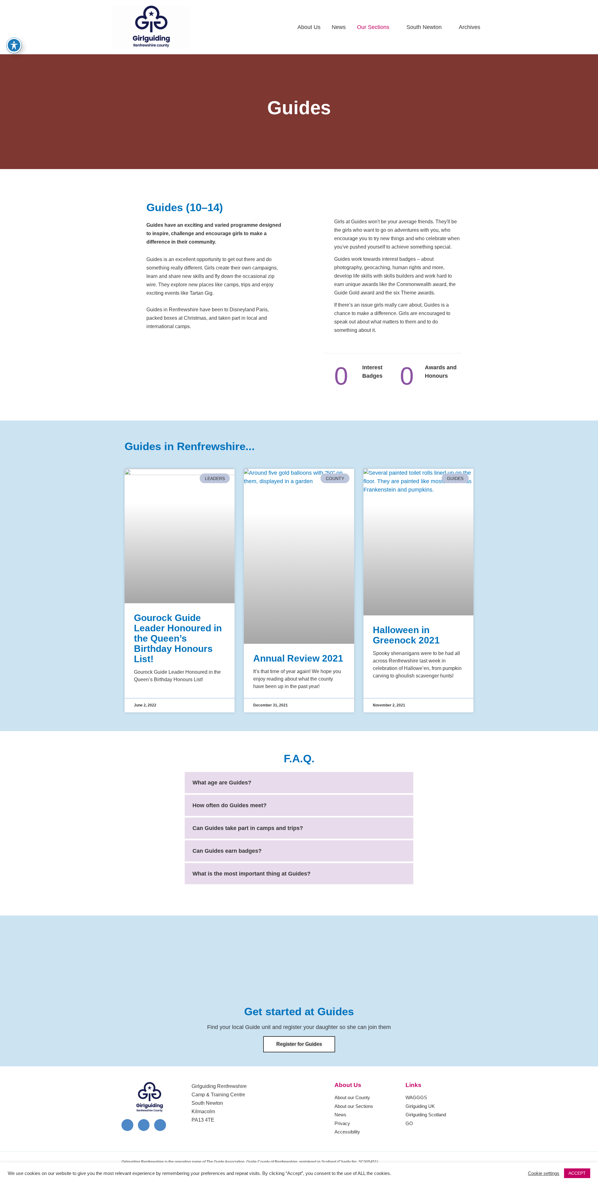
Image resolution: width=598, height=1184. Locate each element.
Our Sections (373, 27)
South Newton (424, 27)
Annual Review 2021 (298, 658)
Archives (469, 27)
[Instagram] (144, 1125)
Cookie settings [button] (543, 1173)
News (339, 27)
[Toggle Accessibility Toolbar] (14, 45)
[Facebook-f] (127, 1125)
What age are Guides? (221, 782)
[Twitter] (160, 1125)
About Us (308, 27)
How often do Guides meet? (229, 805)
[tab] (299, 782)
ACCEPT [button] (577, 1173)
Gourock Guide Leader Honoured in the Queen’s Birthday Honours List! (178, 638)
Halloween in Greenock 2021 (406, 635)
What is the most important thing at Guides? (251, 874)
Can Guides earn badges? (227, 851)
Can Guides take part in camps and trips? (247, 828)
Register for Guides (299, 1044)
